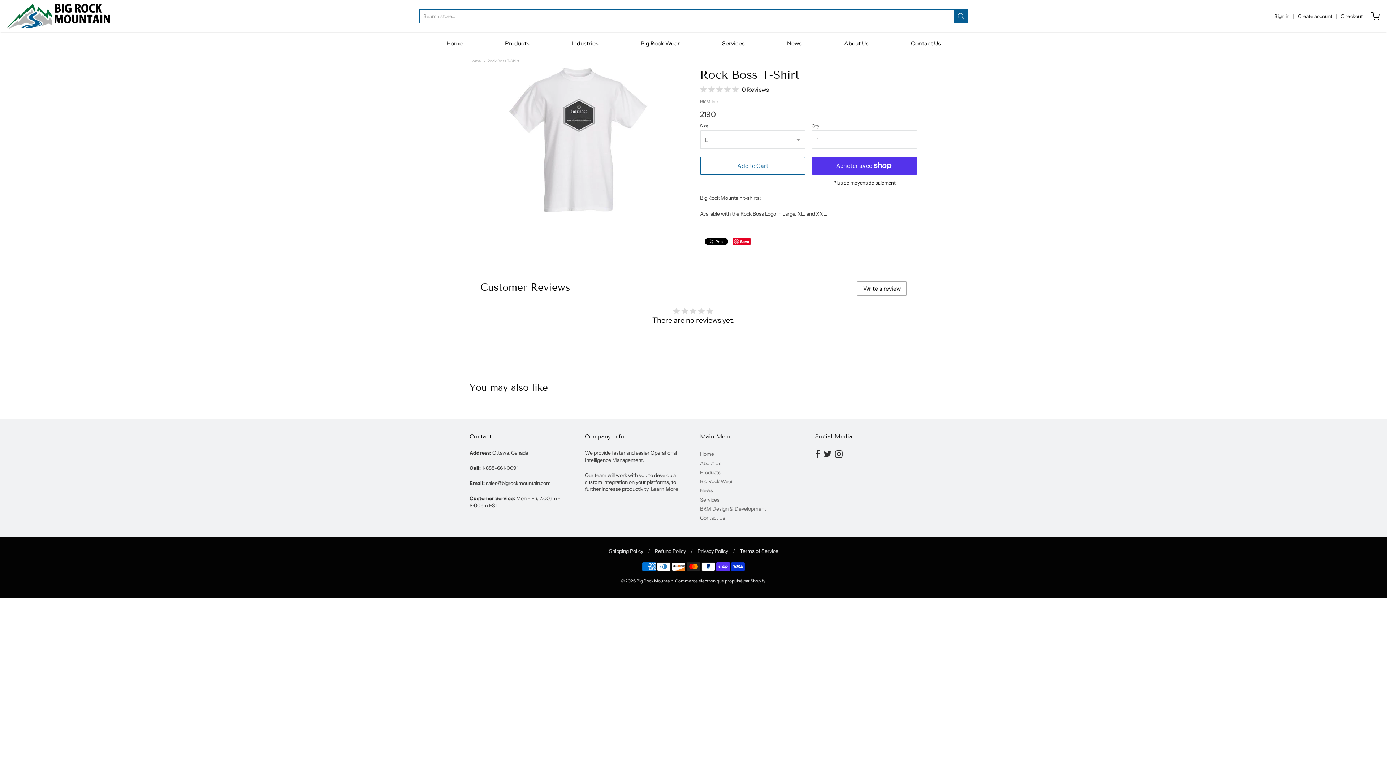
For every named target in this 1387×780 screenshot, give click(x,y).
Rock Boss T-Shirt (503, 61)
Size (704, 126)
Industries (585, 43)
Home (454, 43)
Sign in (1281, 16)
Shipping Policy (626, 551)
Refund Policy (670, 551)
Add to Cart (752, 165)
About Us (856, 43)
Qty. (816, 126)
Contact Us (926, 43)
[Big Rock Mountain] (58, 16)
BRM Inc (709, 101)
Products (517, 43)
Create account (1315, 16)
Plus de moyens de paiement (864, 183)
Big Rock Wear (660, 43)
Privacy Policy (712, 551)
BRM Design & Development (733, 509)
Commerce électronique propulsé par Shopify (720, 581)
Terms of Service (759, 551)
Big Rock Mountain (654, 581)
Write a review (882, 288)
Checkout (1352, 16)
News (794, 43)
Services (733, 43)
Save (744, 241)
